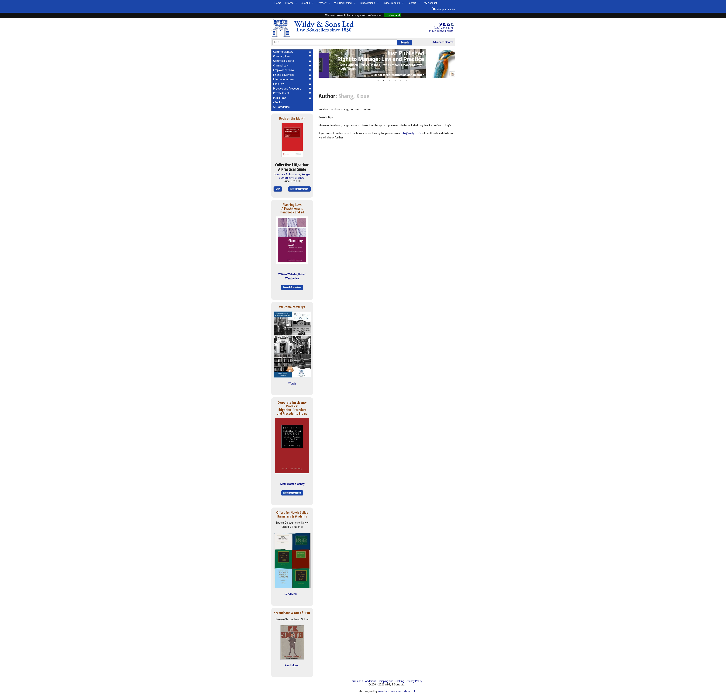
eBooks (305, 3)
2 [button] (384, 80)
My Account (430, 3)
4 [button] (395, 80)
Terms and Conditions (363, 681)
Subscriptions (367, 3)
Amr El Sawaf (297, 177)
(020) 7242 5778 (444, 27)
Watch (292, 383)
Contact (412, 3)
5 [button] (401, 80)
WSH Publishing (343, 3)
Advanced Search (443, 42)
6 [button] (406, 80)
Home (278, 3)
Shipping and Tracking (391, 681)
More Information (299, 189)
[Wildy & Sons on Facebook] (444, 24)
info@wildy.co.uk (411, 133)
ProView (322, 3)
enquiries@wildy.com (441, 30)
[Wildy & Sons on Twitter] (440, 24)
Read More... (292, 665)
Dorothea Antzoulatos (287, 174)
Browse (289, 3)
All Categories (281, 106)
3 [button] (389, 80)
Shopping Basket (445, 9)
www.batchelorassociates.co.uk (397, 691)
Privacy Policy (414, 681)
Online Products (391, 3)
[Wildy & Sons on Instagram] (448, 24)
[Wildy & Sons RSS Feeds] (452, 24)
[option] (387, 63)
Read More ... (292, 594)
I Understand (392, 15)
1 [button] (378, 80)
